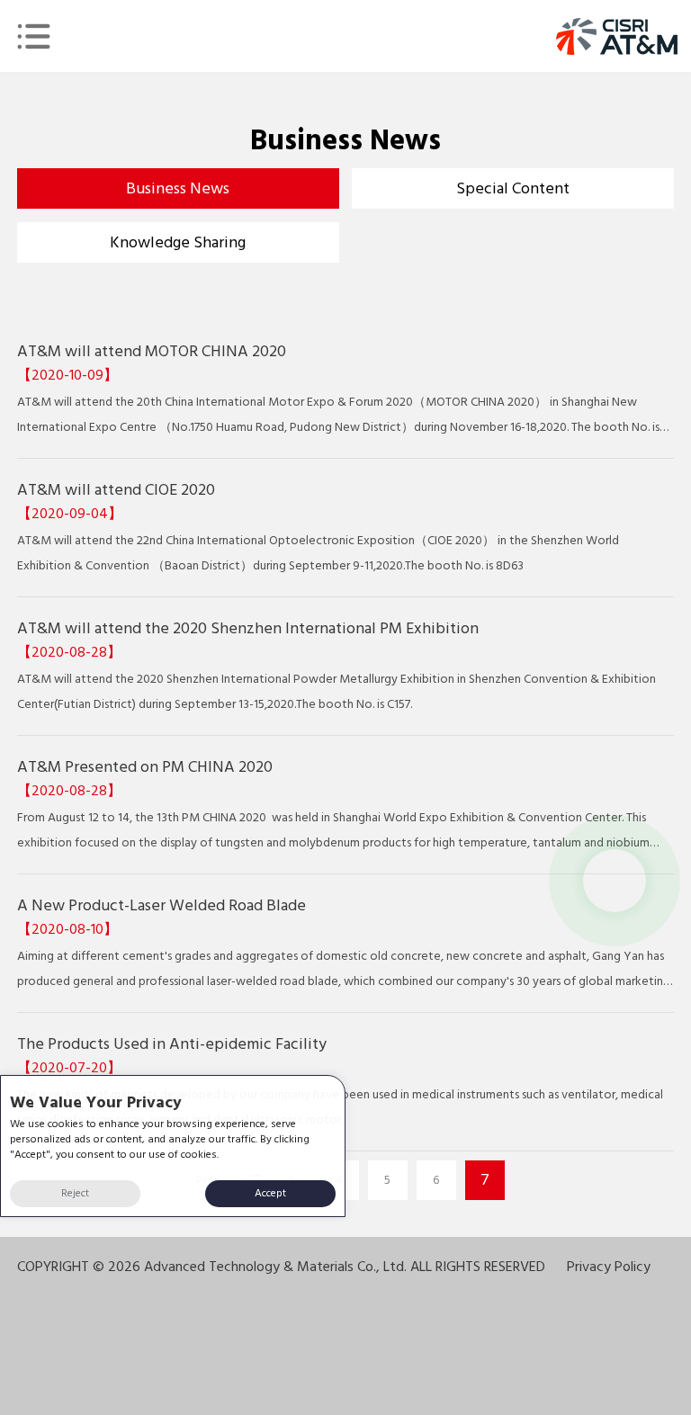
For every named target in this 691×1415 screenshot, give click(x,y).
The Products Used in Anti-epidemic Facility (172, 1044)
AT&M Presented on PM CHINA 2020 (145, 767)
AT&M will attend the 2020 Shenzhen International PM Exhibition (248, 628)
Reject (75, 1193)
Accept (270, 1193)
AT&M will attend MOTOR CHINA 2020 (151, 351)
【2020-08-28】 (69, 652)
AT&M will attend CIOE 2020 (116, 490)
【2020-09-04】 (69, 514)
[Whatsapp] (614, 880)
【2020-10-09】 (67, 375)
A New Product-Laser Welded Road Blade (161, 905)
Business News (177, 188)
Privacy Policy (609, 1266)
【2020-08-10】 (67, 929)
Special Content (513, 188)
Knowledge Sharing (178, 242)
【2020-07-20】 (69, 1068)
